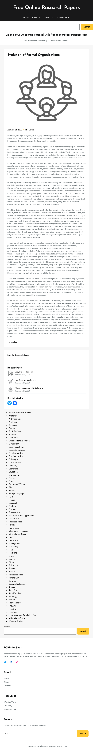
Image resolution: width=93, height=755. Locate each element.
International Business (18, 534)
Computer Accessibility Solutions (29, 388)
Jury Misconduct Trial (24, 372)
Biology (12, 428)
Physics (12, 568)
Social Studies (15, 593)
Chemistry (13, 437)
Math (11, 549)
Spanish (12, 599)
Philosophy (13, 565)
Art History (14, 422)
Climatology (14, 443)
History (12, 524)
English (12, 478)
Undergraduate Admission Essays (23, 615)
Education (13, 471)
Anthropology (15, 419)
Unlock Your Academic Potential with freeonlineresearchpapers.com (46, 35)
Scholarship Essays (17, 584)
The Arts (12, 605)
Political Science (16, 574)
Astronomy (14, 425)
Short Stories (14, 590)
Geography (14, 503)
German (12, 509)
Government (14, 512)
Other (11, 562)
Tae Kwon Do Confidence (25, 380)
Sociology (13, 342)
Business (12, 434)
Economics (13, 468)
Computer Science (17, 450)
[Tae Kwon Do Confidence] (10, 381)
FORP (11, 496)
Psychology (14, 577)
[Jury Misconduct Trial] (10, 373)
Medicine (13, 552)
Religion (12, 581)
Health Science (15, 521)
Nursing (12, 559)
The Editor (29, 130)
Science (12, 587)
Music (11, 556)
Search (87, 26)
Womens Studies (16, 621)
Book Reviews (15, 431)
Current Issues (15, 462)
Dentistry (13, 465)
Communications (16, 447)
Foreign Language (16, 493)
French (12, 500)
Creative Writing (16, 453)
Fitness (12, 490)
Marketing (13, 546)
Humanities (14, 528)
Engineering (14, 475)
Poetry (12, 571)
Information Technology (19, 531)
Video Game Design (17, 618)
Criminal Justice (16, 456)
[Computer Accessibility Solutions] (10, 389)
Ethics (11, 481)
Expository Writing (17, 484)
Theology (13, 612)
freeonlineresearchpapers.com (54, 746)
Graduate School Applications (22, 515)
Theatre (12, 609)
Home (25, 17)
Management (15, 543)
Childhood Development (19, 440)
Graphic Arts (14, 518)
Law (10, 537)
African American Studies (20, 412)
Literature (13, 540)
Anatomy (13, 415)
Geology (12, 506)
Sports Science (15, 602)
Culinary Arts (14, 459)
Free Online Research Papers (46, 7)
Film (10, 487)
